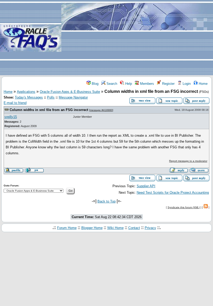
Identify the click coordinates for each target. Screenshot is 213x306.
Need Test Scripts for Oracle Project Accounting (173, 192)
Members (146, 84)
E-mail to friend (15, 103)
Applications (26, 92)
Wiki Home (115, 228)
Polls (51, 97)
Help (128, 84)
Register (168, 84)
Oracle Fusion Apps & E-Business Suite (70, 92)
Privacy (150, 228)
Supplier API (146, 186)
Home (203, 84)
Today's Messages (29, 97)
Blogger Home (92, 228)
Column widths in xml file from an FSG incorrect (49, 110)
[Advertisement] (137, 38)
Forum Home (67, 228)
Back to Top (106, 201)
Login (186, 84)
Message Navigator (73, 97)
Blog (94, 84)
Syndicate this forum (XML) (184, 207)
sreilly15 (10, 117)
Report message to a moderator (188, 160)
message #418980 (101, 110)
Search (111, 84)
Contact (134, 228)
